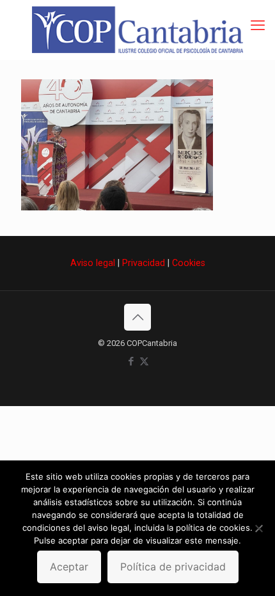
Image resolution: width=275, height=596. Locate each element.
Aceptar (69, 566)
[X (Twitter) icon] (144, 361)
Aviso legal (92, 263)
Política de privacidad (173, 566)
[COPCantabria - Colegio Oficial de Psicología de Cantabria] (137, 29)
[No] (259, 528)
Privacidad (143, 263)
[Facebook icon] (131, 361)
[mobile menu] (258, 25)
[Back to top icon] (137, 317)
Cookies (188, 263)
